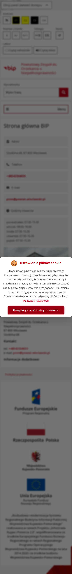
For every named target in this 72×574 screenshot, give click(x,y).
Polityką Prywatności (36, 300)
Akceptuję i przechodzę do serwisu (36, 310)
